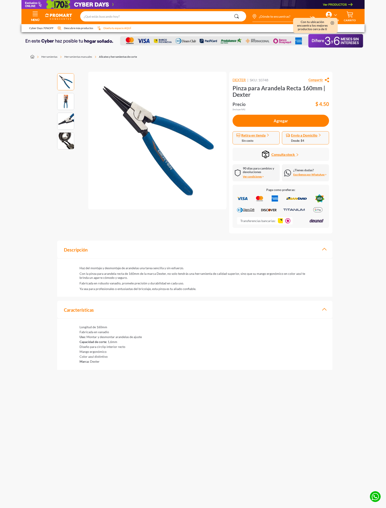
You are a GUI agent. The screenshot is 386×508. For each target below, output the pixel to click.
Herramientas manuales (78, 56)
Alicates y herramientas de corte (118, 56)
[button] (282, 16)
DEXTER (239, 80)
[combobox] (163, 16)
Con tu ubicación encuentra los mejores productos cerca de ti (312, 25)
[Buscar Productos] (236, 16)
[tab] (194, 249)
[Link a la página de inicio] (34, 57)
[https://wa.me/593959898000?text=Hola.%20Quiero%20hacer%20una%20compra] (375, 497)
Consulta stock (283, 154)
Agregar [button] (281, 120)
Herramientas (49, 56)
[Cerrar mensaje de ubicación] (332, 23)
